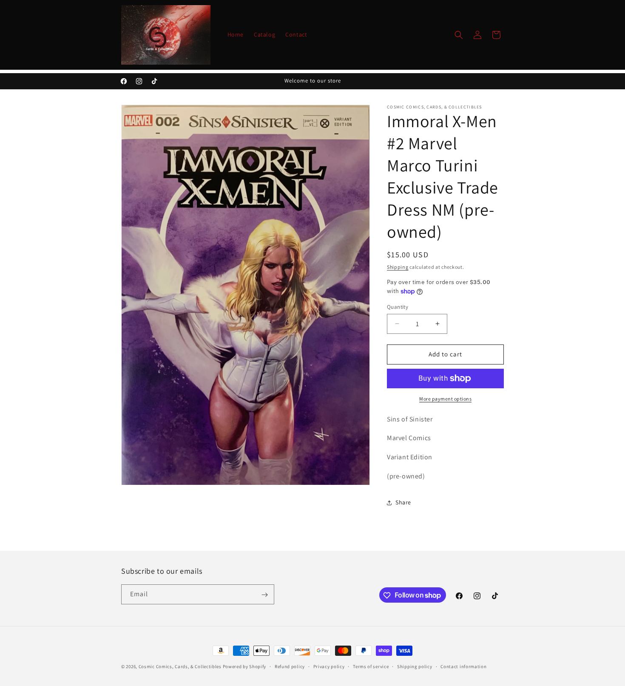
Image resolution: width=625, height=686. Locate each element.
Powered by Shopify (245, 666)
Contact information (463, 666)
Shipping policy (414, 666)
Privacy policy (329, 666)
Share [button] (403, 502)
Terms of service (371, 666)
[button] (458, 35)
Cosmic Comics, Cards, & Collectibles (180, 666)
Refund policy (290, 666)
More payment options (445, 399)
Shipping (398, 267)
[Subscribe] (264, 595)
